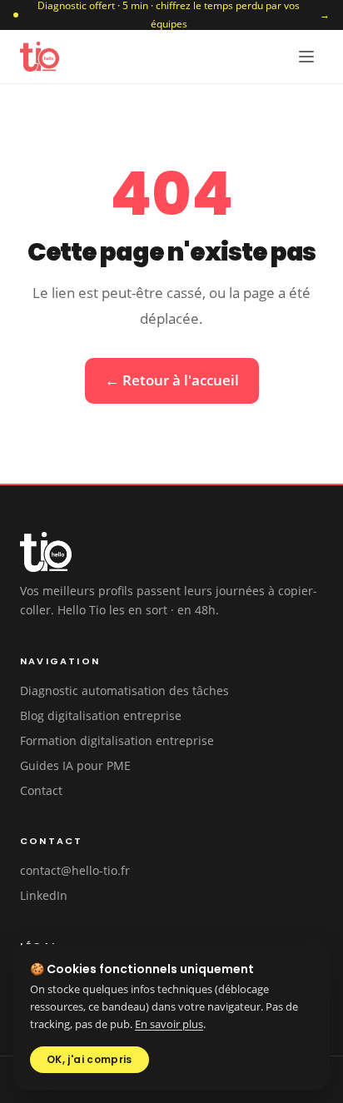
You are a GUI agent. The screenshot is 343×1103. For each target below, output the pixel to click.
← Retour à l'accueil (172, 380)
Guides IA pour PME (75, 765)
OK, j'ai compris (89, 1059)
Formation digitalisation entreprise (117, 740)
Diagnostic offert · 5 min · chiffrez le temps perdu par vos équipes (183, 15)
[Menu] (306, 56)
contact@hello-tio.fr (75, 870)
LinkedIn (43, 895)
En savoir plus (169, 1023)
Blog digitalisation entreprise (100, 715)
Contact (41, 790)
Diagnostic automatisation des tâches (124, 690)
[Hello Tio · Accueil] (39, 57)
